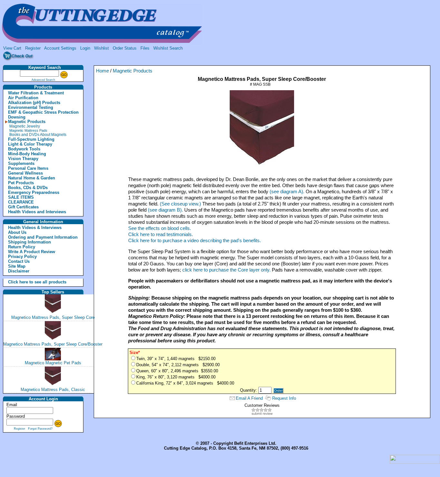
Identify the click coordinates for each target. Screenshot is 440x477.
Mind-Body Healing (27, 153)
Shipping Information (29, 242)
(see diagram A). (287, 191)
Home (102, 70)
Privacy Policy (22, 256)
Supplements (21, 163)
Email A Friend (249, 398)
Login (85, 48)
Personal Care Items (28, 168)
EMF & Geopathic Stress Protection (43, 112)
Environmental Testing (30, 107)
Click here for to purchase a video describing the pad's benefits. (194, 240)
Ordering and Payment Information (43, 237)
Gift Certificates (23, 207)
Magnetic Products (26, 121)
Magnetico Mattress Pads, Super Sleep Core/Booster (52, 344)
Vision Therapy (23, 158)
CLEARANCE (21, 202)
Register (33, 48)
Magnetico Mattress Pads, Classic (53, 389)
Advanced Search (43, 79)
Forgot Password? (40, 428)
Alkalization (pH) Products (34, 102)
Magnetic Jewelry (24, 126)
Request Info (284, 398)
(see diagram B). (165, 210)
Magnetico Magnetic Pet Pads (53, 362)
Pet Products (21, 182)
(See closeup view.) (180, 203)
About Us (17, 232)
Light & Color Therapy (30, 144)
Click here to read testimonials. (160, 234)
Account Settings (60, 48)
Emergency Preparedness (33, 192)
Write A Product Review (31, 251)
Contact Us (19, 261)
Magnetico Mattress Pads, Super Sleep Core (53, 317)
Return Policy (21, 246)
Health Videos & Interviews (35, 227)
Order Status (125, 48)
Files (144, 48)
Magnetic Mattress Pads (28, 130)
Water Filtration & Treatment (36, 93)
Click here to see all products (30, 282)
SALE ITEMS (21, 197)
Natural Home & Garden (31, 178)
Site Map (16, 266)
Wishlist (101, 48)
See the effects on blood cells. (159, 228)
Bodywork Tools (24, 149)
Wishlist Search (168, 48)
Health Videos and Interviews (37, 211)
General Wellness (25, 173)
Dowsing (16, 117)
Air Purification (23, 97)
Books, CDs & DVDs (28, 187)
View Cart (12, 48)
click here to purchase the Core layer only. (226, 269)
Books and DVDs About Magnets (37, 134)
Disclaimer (18, 271)
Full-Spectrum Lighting (31, 139)
